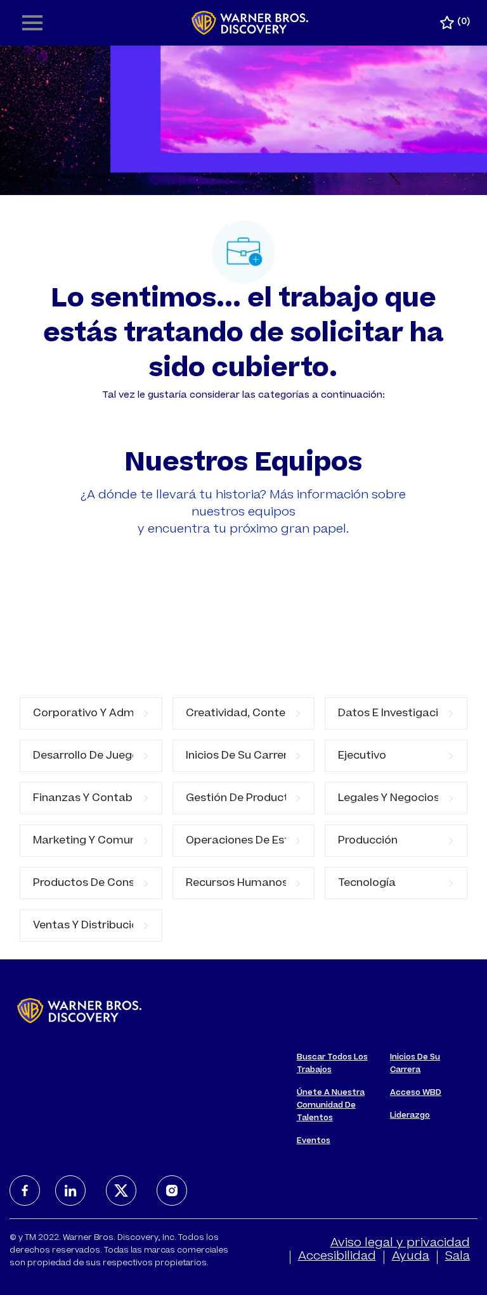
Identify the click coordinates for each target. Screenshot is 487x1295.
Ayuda (410, 1257)
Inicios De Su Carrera (415, 1064)
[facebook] (25, 1190)
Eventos (313, 1141)
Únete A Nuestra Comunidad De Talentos (331, 1105)
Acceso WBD (415, 1093)
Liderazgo (410, 1116)
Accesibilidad (337, 1257)
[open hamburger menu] (32, 23)
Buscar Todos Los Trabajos (332, 1064)
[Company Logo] (250, 23)
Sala (457, 1257)
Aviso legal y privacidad (400, 1243)
